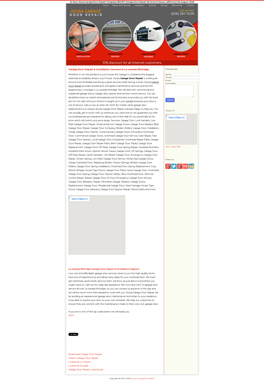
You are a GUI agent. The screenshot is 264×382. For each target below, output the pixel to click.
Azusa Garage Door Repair (143, 378)
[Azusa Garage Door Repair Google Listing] (168, 168)
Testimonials (177, 5)
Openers (152, 5)
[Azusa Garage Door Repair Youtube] (179, 168)
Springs (164, 5)
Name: (168, 74)
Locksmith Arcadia (78, 365)
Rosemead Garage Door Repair (85, 354)
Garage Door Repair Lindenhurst (85, 369)
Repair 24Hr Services (121, 5)
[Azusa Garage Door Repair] (86, 15)
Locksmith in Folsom (79, 362)
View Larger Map (172, 146)
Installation (140, 5)
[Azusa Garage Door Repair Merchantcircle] (185, 168)
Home (105, 5)
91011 (71, 315)
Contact (190, 5)
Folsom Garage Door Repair (83, 358)
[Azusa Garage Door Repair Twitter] (174, 168)
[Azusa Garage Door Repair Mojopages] (191, 168)
